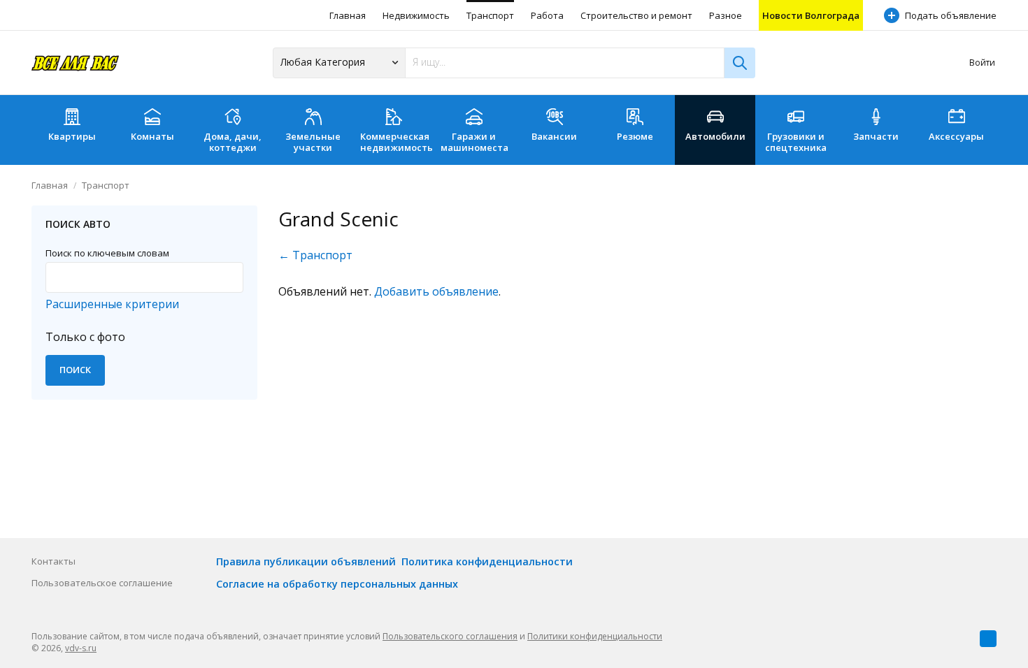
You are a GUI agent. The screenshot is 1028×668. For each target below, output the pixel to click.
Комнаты (152, 136)
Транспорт (490, 15)
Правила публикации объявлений (306, 561)
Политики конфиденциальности (594, 636)
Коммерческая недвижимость (396, 142)
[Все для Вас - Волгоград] (75, 62)
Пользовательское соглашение (102, 582)
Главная (347, 15)
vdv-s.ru (81, 648)
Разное (725, 15)
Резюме (635, 136)
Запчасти (876, 136)
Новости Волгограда (810, 15)
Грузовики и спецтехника (796, 142)
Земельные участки (313, 142)
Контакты (53, 561)
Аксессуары (956, 136)
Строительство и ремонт (636, 15)
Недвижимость (416, 15)
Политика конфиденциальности (487, 561)
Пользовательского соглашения (450, 636)
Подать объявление (951, 15)
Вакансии (554, 136)
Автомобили (715, 136)
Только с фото (85, 336)
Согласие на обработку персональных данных (337, 583)
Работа (547, 15)
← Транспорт (315, 255)
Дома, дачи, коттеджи (233, 142)
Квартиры (72, 136)
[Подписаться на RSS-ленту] (988, 638)
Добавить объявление (436, 291)
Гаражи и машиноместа (474, 142)
